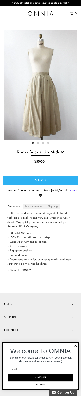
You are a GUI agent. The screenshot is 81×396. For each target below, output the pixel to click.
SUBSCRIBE (40, 377)
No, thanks (40, 385)
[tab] (14, 206)
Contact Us (65, 392)
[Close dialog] (75, 346)
